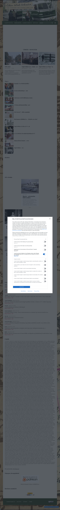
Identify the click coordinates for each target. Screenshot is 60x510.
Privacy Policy (36, 291)
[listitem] (30, 239)
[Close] (50, 219)
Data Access (30, 291)
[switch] (44, 242)
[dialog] (30, 255)
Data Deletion (23, 291)
